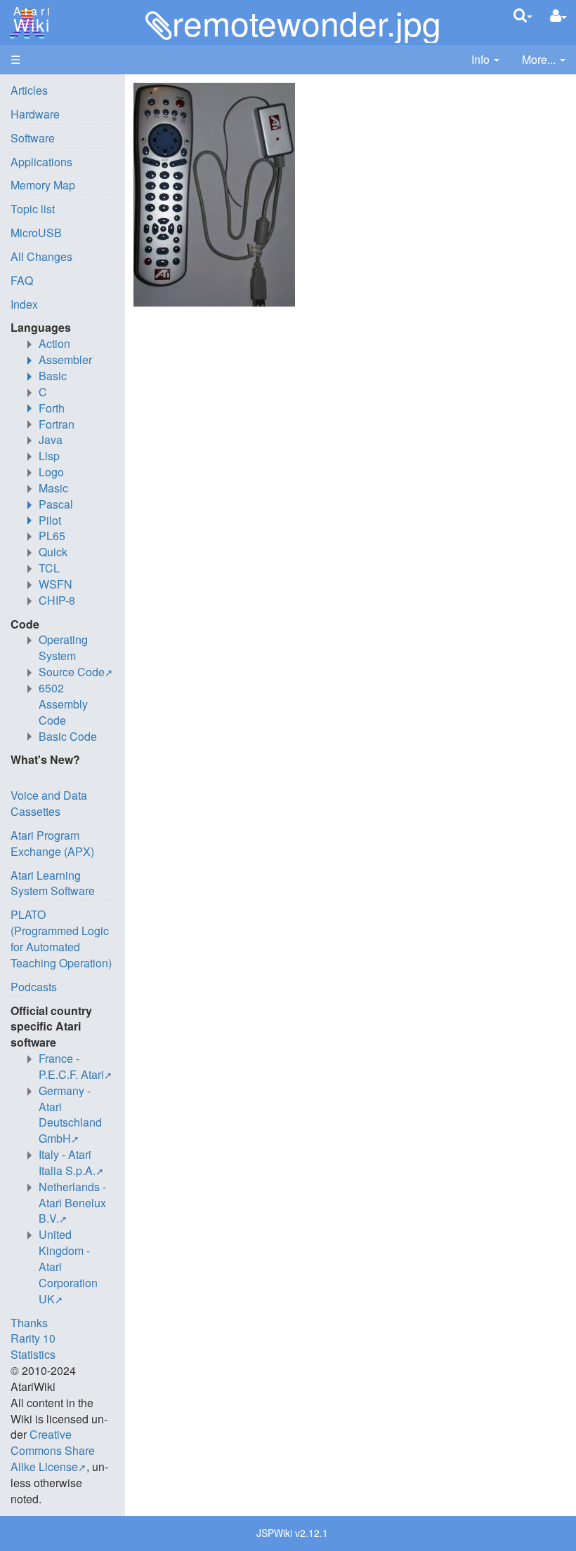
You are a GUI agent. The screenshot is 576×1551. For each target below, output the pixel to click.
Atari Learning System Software (53, 883)
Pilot (50, 520)
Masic (53, 488)
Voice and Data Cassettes (49, 803)
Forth (52, 408)
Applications (41, 162)
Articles (29, 90)
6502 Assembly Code (63, 704)
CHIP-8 (57, 600)
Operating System (63, 647)
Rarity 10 (33, 1338)
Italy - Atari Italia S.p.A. (67, 1162)
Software (33, 138)
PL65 (52, 536)
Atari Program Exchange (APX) (52, 843)
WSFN (55, 584)
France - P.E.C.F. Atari (71, 1066)
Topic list (33, 209)
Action (54, 343)
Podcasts (34, 987)
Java (51, 439)
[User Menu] (558, 15)
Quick (53, 552)
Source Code (72, 672)
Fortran (56, 424)
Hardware (35, 114)
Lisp (49, 456)
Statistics (33, 1354)
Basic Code (68, 736)
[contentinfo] (485, 60)
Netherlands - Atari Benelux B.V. (72, 1203)
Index (24, 304)
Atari (29, 19)
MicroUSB (36, 232)
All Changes (41, 256)
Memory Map (43, 185)
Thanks (29, 1323)
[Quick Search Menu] (523, 15)
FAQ (22, 280)
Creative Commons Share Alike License (53, 1450)
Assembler (65, 359)
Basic (53, 376)
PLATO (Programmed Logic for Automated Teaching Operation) (61, 938)
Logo (51, 472)
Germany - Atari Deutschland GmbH (70, 1114)
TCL (49, 568)
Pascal (56, 504)
